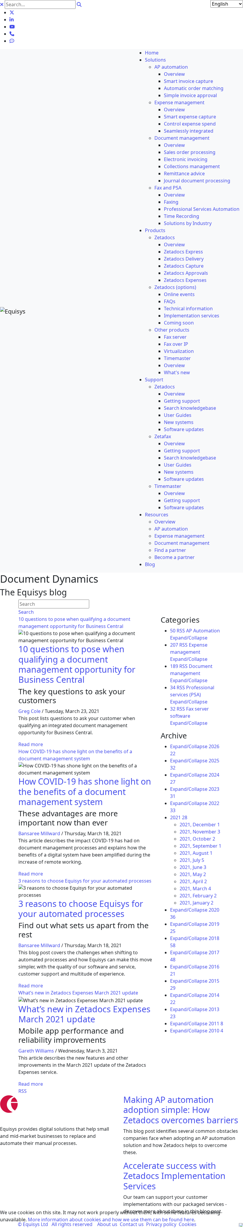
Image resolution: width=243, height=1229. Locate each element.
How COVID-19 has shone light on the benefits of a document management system (84, 791)
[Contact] (11, 33)
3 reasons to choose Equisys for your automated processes (84, 881)
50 (172, 630)
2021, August (196, 853)
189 (174, 666)
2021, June (193, 867)
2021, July (192, 860)
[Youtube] (12, 26)
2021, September (200, 846)
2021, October (197, 839)
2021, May (193, 874)
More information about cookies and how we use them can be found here (111, 1219)
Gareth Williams (36, 1051)
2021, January (196, 902)
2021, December (200, 824)
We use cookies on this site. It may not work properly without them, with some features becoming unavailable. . (110, 1216)
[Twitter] (11, 12)
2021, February (198, 895)
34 (172, 687)
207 (174, 645)
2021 (178, 817)
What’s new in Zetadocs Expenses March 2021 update (78, 992)
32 (172, 709)
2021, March (195, 888)
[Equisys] (12, 311)
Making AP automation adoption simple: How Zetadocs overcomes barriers (180, 1110)
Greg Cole (29, 711)
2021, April (193, 881)
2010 (216, 1030)
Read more (30, 744)
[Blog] (11, 41)
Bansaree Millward (39, 833)
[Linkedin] (11, 19)
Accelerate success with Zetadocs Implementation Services (174, 1176)
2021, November (200, 831)
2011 (216, 1023)
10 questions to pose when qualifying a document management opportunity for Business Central (76, 664)
